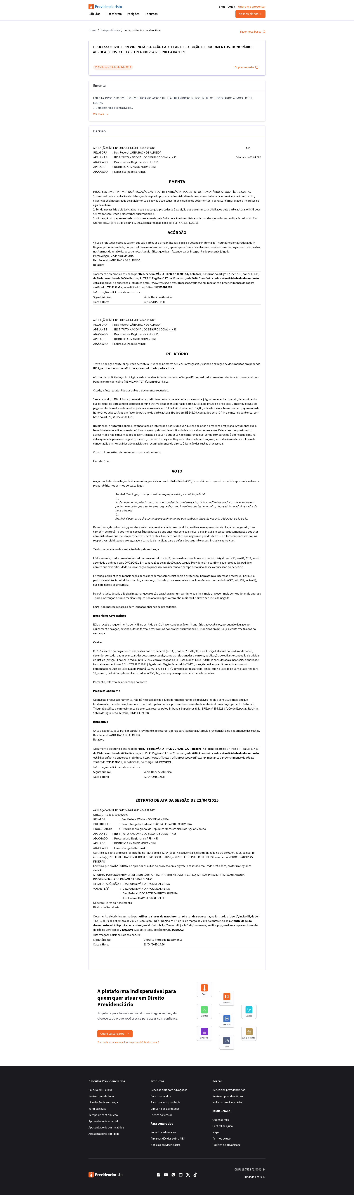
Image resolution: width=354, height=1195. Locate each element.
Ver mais (98, 114)
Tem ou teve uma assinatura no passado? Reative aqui (127, 1042)
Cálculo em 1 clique (100, 1090)
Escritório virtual (161, 1115)
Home (92, 30)
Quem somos (220, 1119)
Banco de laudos (160, 1096)
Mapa (215, 1132)
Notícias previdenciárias (165, 1145)
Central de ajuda (222, 1126)
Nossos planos (248, 14)
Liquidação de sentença (103, 1102)
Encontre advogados (163, 1132)
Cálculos (94, 14)
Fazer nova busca (250, 32)
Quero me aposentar (252, 7)
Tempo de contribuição (103, 1115)
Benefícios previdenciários (228, 1090)
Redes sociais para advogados (168, 1090)
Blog (222, 7)
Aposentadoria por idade (103, 1133)
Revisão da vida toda (101, 1096)
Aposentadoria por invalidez (106, 1127)
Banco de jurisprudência (165, 1102)
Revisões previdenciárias (227, 1096)
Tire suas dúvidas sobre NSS (167, 1138)
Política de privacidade (226, 1145)
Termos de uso (221, 1138)
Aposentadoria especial (103, 1121)
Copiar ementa (244, 67)
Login (231, 7)
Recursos (151, 14)
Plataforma (114, 14)
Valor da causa (97, 1108)
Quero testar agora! (112, 1034)
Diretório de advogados (165, 1108)
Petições (133, 14)
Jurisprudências (110, 30)
